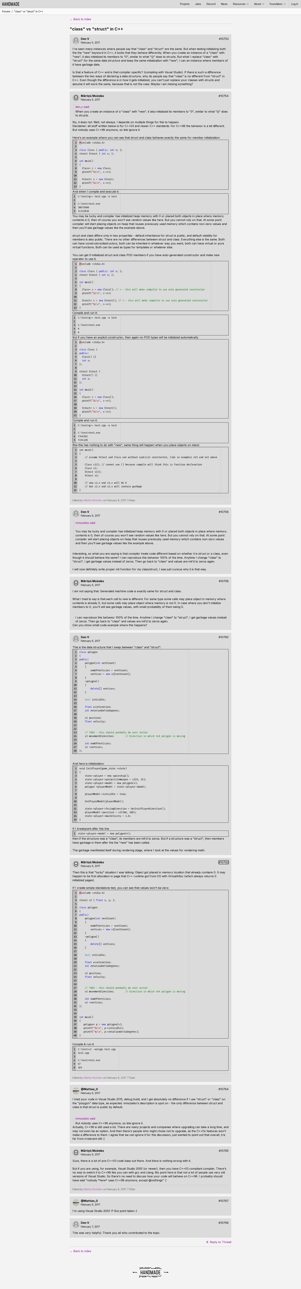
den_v (79, 107)
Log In (294, 3)
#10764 (223, 1089)
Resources (239, 3)
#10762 (224, 862)
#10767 (224, 1201)
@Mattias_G (89, 1089)
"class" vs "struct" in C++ (28, 11)
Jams (198, 3)
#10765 (224, 1150)
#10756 (224, 512)
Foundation (276, 3)
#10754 (224, 96)
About (258, 3)
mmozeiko (82, 523)
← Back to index (80, 19)
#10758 (224, 581)
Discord (211, 3)
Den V (85, 39)
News (224, 3)
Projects (185, 3)
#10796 (224, 1222)
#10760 (224, 637)
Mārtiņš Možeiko (92, 96)
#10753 (224, 39)
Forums (6, 11)
